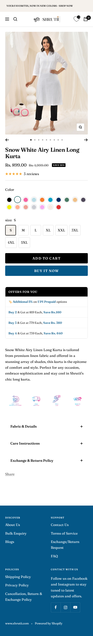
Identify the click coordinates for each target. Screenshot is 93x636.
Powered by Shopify (49, 623)
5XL (24, 242)
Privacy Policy (17, 585)
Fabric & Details (23, 426)
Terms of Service (64, 533)
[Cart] (85, 19)
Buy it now (46, 271)
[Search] (15, 19)
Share (9, 474)
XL (48, 230)
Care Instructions (25, 443)
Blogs (9, 542)
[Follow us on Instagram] (65, 607)
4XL (11, 242)
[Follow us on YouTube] (75, 607)
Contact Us (60, 525)
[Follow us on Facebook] (56, 607)
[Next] (86, 139)
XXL (61, 230)
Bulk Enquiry (16, 533)
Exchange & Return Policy (31, 460)
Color (9, 189)
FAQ (54, 556)
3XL (75, 230)
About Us (12, 525)
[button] (9, 200)
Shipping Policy (18, 577)
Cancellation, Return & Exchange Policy (23, 597)
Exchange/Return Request (65, 545)
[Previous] (7, 139)
